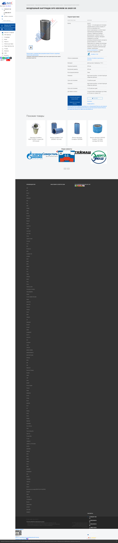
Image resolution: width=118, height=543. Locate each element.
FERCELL (28, 276)
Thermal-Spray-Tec (29, 431)
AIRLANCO (28, 198)
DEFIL (27, 251)
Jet (27, 319)
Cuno (27, 243)
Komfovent (28, 342)
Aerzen (27, 193)
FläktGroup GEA (29, 286)
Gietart (27, 299)
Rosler (27, 390)
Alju (27, 203)
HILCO (27, 312)
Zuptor (27, 484)
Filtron (27, 284)
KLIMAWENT (28, 332)
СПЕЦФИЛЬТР (29, 499)
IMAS (27, 314)
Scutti (27, 400)
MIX (27, 362)
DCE (27, 246)
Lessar (27, 345)
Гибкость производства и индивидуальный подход (27, 537)
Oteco (27, 380)
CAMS (27, 228)
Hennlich (28, 307)
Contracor (28, 241)
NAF (27, 365)
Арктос (27, 486)
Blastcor (27, 218)
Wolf (27, 474)
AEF (27, 190)
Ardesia (27, 208)
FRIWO (27, 294)
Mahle (27, 279)
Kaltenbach (28, 322)
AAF (27, 188)
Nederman (28, 367)
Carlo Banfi (28, 231)
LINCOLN (28, 347)
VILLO (27, 464)
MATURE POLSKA (29, 355)
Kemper (28, 327)
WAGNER (28, 469)
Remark (28, 388)
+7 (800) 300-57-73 (7, 13)
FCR (27, 271)
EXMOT (27, 266)
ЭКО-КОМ (28, 509)
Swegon (27, 418)
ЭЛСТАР (28, 507)
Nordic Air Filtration (30, 370)
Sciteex (27, 398)
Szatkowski (28, 423)
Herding (28, 309)
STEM (27, 413)
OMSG (27, 375)
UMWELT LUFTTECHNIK (31, 443)
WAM (27, 466)
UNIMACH (28, 441)
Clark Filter (28, 233)
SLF (27, 408)
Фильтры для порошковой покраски (93, 107)
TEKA (27, 428)
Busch (27, 223)
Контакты (89, 101)
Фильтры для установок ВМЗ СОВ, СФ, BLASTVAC (36, 489)
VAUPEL (28, 446)
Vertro (27, 456)
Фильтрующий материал (44, 53)
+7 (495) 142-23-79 (93, 528)
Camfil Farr (28, 226)
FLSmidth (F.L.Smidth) (30, 289)
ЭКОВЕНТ (28, 512)
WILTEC (27, 476)
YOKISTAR (28, 479)
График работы (90, 103)
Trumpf (27, 438)
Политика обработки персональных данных (35, 521)
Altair (27, 205)
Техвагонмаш (29, 504)
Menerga (28, 357)
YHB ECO (28, 481)
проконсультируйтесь (92, 50)
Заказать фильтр (19, 529)
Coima (27, 236)
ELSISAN (28, 256)
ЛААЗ (27, 494)
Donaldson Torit (94, 54)
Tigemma (28, 433)
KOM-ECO (28, 337)
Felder (27, 274)
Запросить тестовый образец (75, 103)
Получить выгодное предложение (75, 98)
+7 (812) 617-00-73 (7, 10)
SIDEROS (28, 403)
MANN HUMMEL (29, 350)
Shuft (27, 405)
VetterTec (28, 451)
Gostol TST (28, 304)
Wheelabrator (28, 471)
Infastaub (28, 317)
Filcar (27, 281)
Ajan (27, 200)
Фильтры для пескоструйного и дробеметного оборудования (82, 106)
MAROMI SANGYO (29, 352)
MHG (27, 360)
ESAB (27, 261)
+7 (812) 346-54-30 (93, 525)
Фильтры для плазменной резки (77, 107)
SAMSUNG (28, 393)
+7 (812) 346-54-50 (93, 521)
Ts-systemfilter (29, 436)
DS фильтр (28, 248)
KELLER (28, 324)
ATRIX (27, 213)
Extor (27, 269)
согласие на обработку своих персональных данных (30, 541)
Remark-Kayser (29, 385)
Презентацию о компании (32, 53)
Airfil (27, 195)
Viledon (27, 461)
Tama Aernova (29, 426)
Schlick (27, 395)
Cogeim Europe (29, 238)
